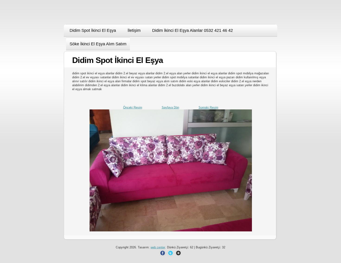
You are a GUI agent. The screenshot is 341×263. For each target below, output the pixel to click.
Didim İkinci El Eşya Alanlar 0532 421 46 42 (192, 30)
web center (158, 247)
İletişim (134, 30)
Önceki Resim (132, 107)
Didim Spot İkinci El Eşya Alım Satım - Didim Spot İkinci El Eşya (92, 13)
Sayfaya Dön (170, 107)
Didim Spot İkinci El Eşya (93, 30)
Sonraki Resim (208, 107)
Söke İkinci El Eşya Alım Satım (98, 44)
